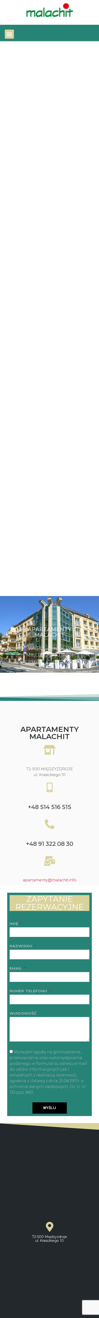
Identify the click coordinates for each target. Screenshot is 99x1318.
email (16, 969)
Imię (14, 924)
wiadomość (23, 1013)
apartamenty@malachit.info (49, 880)
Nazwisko (22, 946)
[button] (9, 34)
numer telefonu (29, 991)
